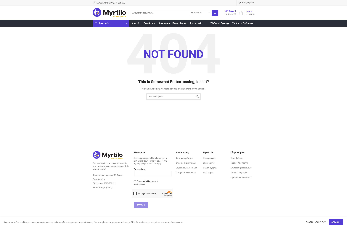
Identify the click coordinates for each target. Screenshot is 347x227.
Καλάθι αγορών (210, 168)
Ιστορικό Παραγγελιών (186, 163)
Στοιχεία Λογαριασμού (186, 172)
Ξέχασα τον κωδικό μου (186, 168)
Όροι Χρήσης (236, 158)
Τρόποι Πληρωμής (239, 172)
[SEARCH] (215, 13)
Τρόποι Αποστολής (239, 163)
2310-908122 (109, 183)
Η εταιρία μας (209, 158)
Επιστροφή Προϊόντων (241, 168)
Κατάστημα (208, 172)
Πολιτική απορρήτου (316, 222)
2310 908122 (119, 3)
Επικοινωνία (208, 163)
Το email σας (140, 169)
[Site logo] (109, 12)
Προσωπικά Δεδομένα (241, 177)
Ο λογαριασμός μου (184, 158)
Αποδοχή (335, 222)
